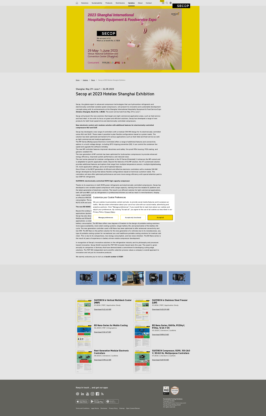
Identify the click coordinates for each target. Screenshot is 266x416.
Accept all (160, 217)
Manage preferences (105, 217)
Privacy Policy (110, 212)
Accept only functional (133, 217)
